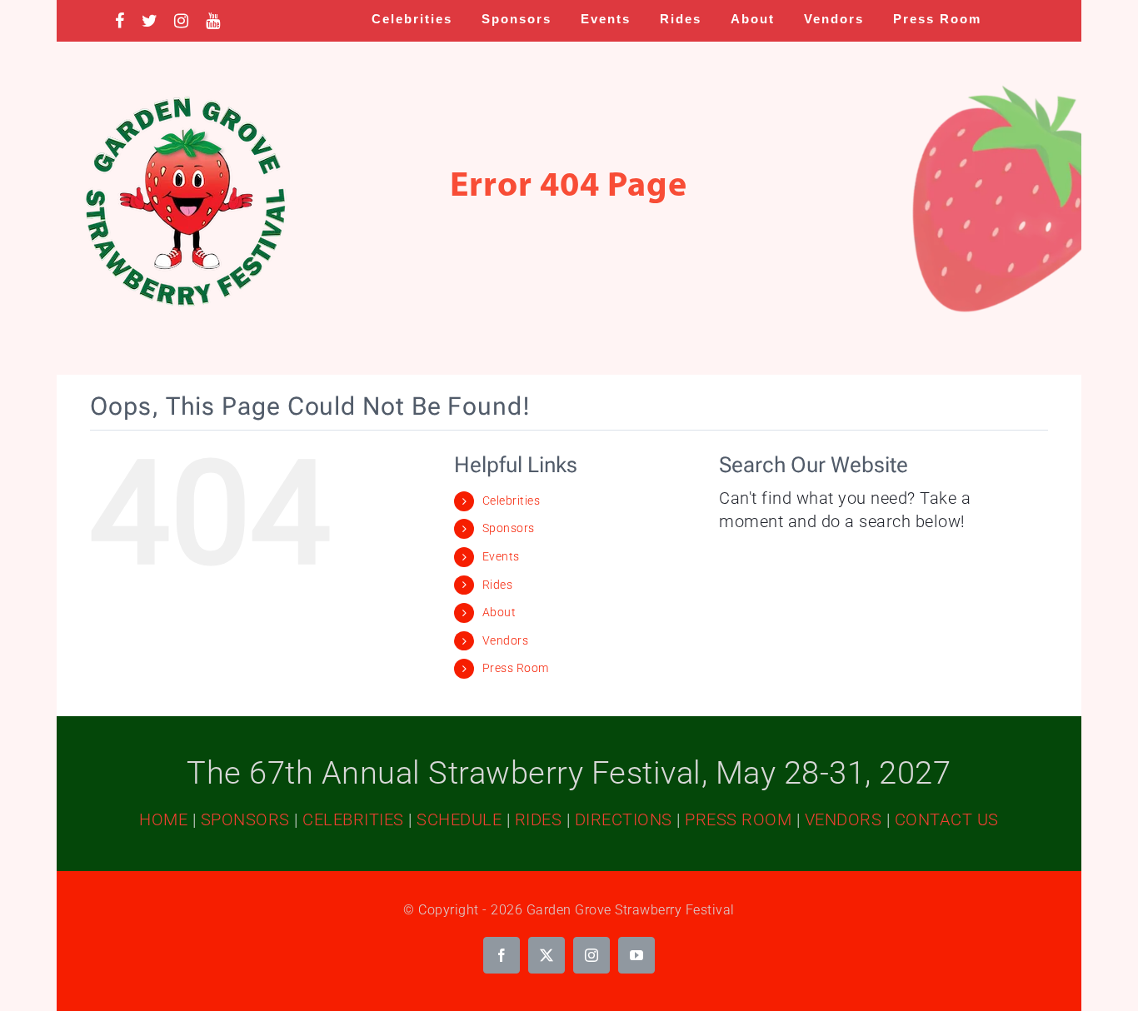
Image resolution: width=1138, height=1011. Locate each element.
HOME (163, 819)
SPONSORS (245, 819)
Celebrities (511, 500)
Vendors (505, 640)
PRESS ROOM (738, 819)
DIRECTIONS (623, 819)
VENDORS (843, 819)
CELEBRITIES (353, 819)
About (499, 612)
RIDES (538, 819)
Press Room (515, 668)
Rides (497, 584)
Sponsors (508, 528)
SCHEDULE (459, 819)
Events (501, 556)
